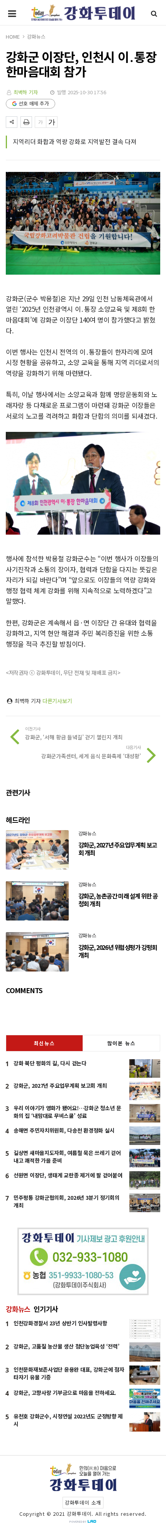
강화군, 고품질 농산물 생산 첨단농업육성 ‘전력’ (66, 1346)
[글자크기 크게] (52, 122)
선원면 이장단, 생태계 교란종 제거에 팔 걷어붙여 (68, 1175)
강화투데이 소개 (83, 1502)
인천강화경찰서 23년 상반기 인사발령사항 (60, 1323)
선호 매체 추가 (34, 103)
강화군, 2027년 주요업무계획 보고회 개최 (60, 1085)
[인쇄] (26, 122)
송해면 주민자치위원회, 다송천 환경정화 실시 (64, 1130)
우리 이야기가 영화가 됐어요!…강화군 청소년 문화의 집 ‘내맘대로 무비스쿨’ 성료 (67, 1111)
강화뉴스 (36, 36)
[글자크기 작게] (40, 122)
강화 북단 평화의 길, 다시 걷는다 (50, 1063)
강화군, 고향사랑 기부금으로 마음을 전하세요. (65, 1392)
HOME (12, 36)
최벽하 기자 (26, 92)
